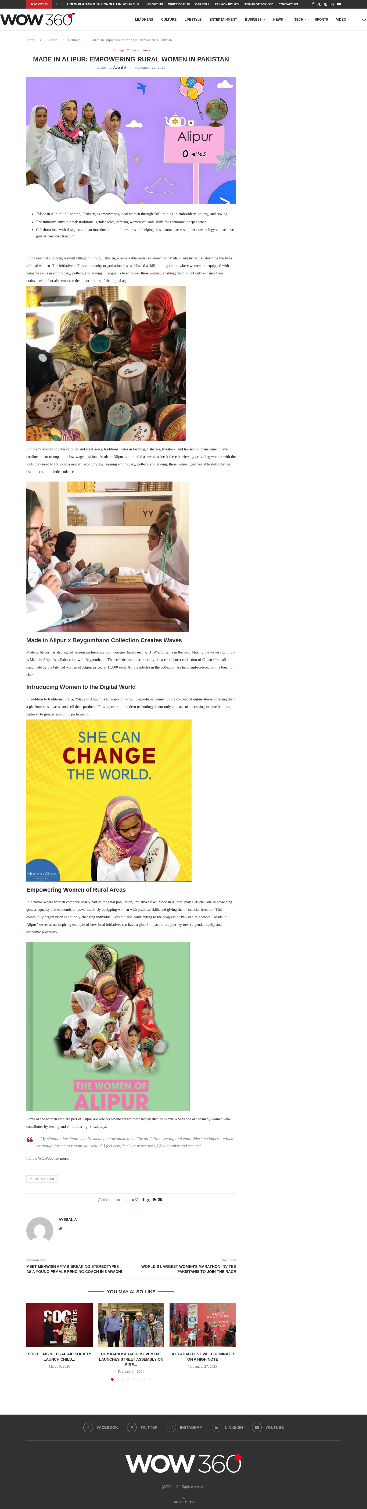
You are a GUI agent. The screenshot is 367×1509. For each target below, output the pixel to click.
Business (253, 19)
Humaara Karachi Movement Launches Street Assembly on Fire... (131, 1359)
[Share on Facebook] (143, 1200)
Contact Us (288, 4)
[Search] (364, 19)
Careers (202, 4)
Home (30, 40)
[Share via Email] (160, 1200)
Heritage (74, 40)
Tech (298, 19)
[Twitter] (319, 4)
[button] (57, 4)
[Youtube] (339, 4)
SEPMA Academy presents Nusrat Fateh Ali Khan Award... (118, 4)
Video (341, 19)
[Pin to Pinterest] (154, 1200)
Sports (321, 19)
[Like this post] (137, 1200)
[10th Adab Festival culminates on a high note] (203, 1325)
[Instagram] (325, 4)
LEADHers (144, 19)
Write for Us (179, 4)
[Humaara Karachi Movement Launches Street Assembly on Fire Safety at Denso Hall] (131, 1325)
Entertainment (223, 19)
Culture (169, 19)
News (278, 19)
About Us (155, 4)
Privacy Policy (227, 4)
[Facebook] (313, 4)
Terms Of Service (258, 4)
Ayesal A (119, 67)
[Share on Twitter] (148, 1200)
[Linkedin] (332, 4)
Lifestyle (193, 19)
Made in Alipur (42, 1178)
